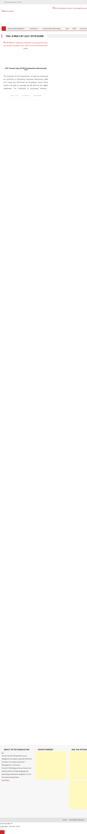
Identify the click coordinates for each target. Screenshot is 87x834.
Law (67, 28)
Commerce (33, 28)
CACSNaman (26, 95)
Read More (6, 780)
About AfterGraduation (77, 820)
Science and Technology (51, 28)
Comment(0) (37, 95)
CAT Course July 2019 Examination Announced (26, 68)
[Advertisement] (51, 765)
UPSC (74, 28)
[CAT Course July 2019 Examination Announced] (26, 45)
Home (65, 820)
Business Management (16, 28)
